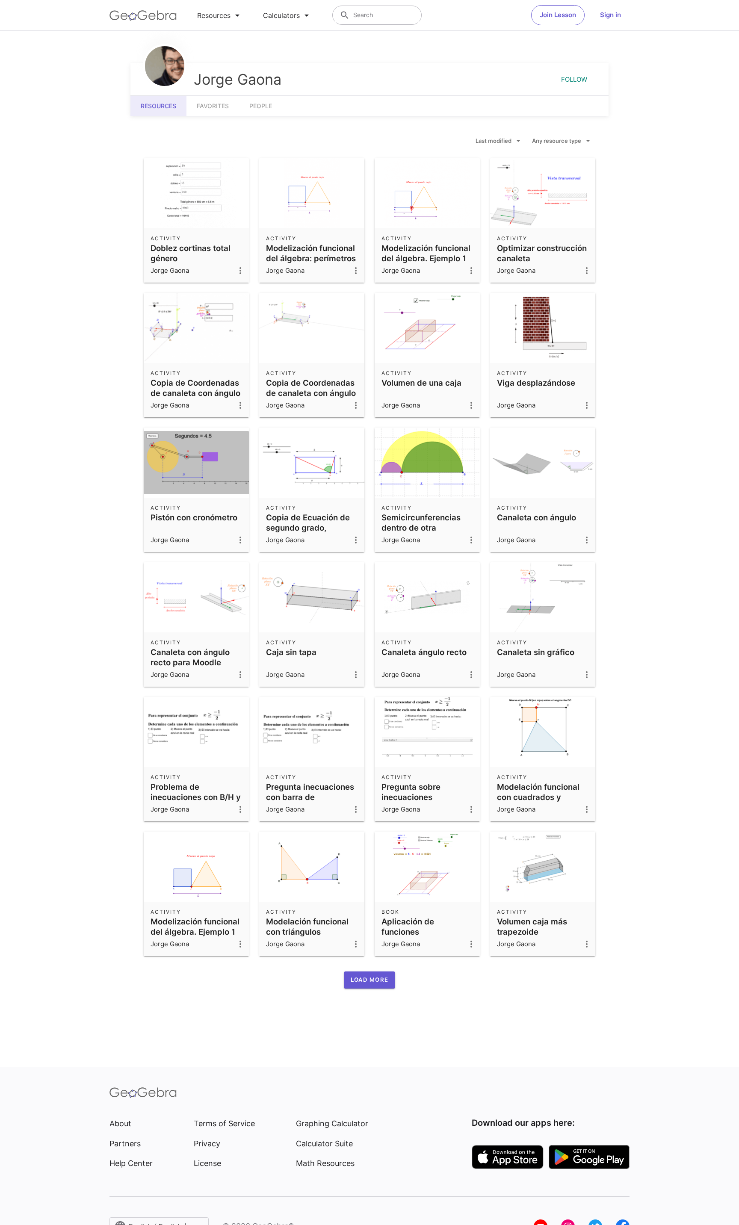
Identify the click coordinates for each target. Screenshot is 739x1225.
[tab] (219, 15)
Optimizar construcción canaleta (542, 253)
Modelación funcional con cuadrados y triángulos (538, 797)
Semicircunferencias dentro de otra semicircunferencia (421, 528)
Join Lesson (558, 15)
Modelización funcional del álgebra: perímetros (311, 253)
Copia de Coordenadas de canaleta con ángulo (195, 388)
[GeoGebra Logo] (143, 15)
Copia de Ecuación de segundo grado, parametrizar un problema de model (308, 533)
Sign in (610, 15)
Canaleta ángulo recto (424, 652)
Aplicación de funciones (407, 926)
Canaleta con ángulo (536, 517)
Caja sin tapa (291, 652)
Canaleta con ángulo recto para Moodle (190, 657)
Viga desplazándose (536, 382)
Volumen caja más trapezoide (532, 926)
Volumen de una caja (421, 382)
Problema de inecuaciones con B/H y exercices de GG (196, 797)
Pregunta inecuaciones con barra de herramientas (310, 797)
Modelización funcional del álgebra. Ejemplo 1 (425, 253)
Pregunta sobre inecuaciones (410, 792)
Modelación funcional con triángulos (307, 926)
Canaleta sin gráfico (535, 652)
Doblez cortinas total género (191, 253)
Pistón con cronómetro (194, 517)
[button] (369, 980)
